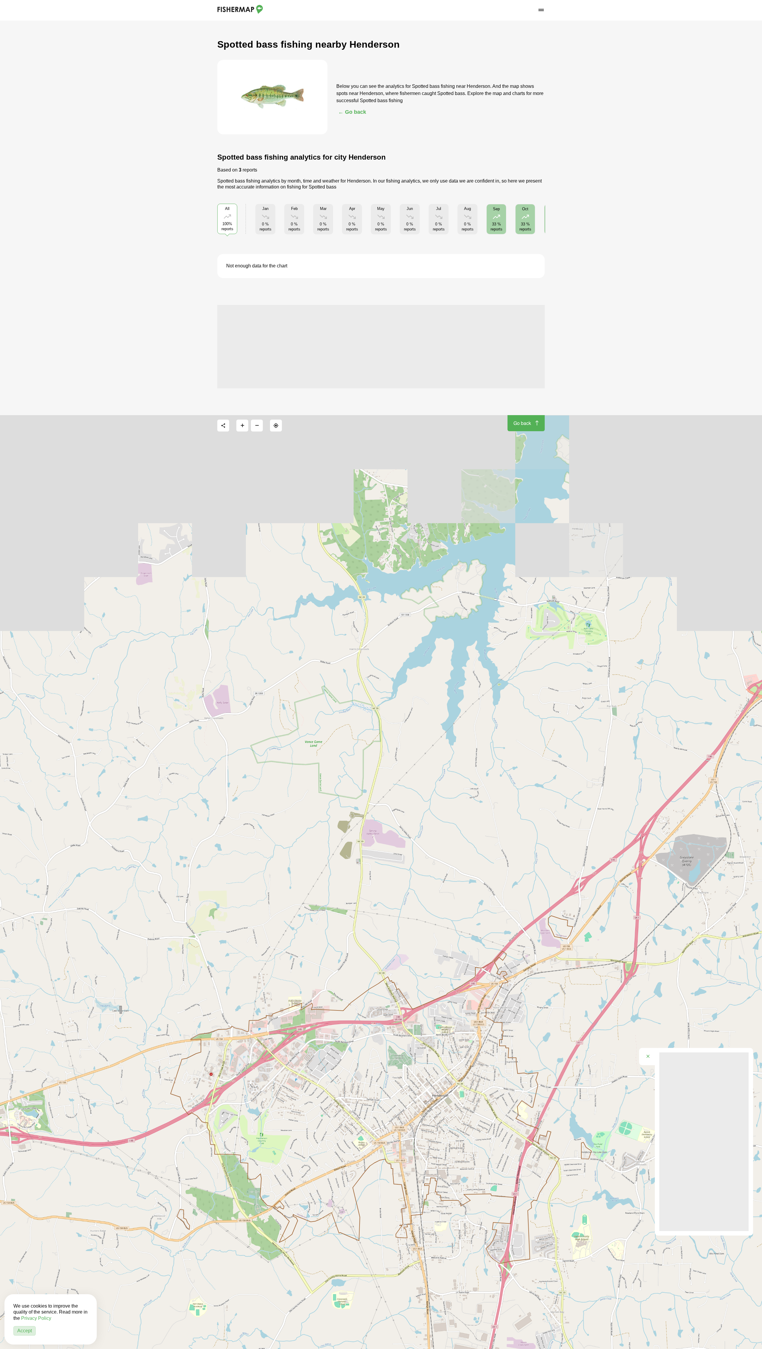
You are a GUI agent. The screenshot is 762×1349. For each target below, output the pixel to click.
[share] (223, 425)
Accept (24, 1330)
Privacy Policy (36, 1318)
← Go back (352, 112)
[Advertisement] (381, 346)
